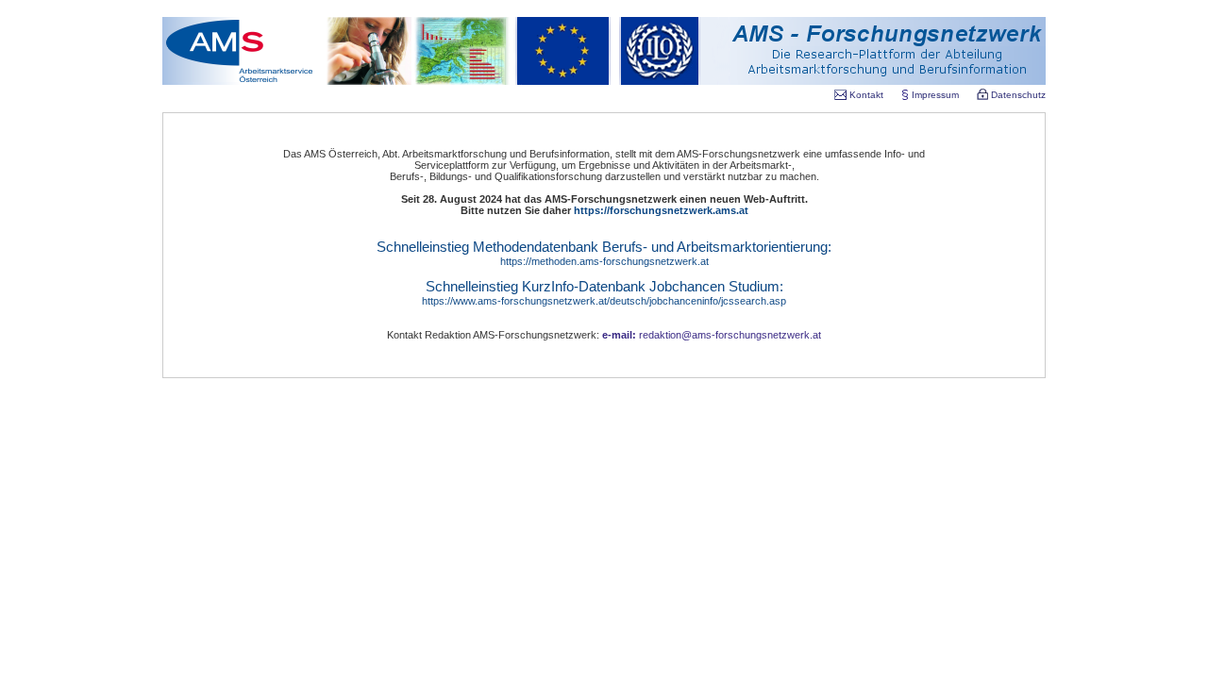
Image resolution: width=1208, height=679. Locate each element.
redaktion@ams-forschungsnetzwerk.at (711, 334)
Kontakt (866, 95)
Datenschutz (1017, 95)
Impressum (935, 95)
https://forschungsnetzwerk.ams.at (661, 210)
